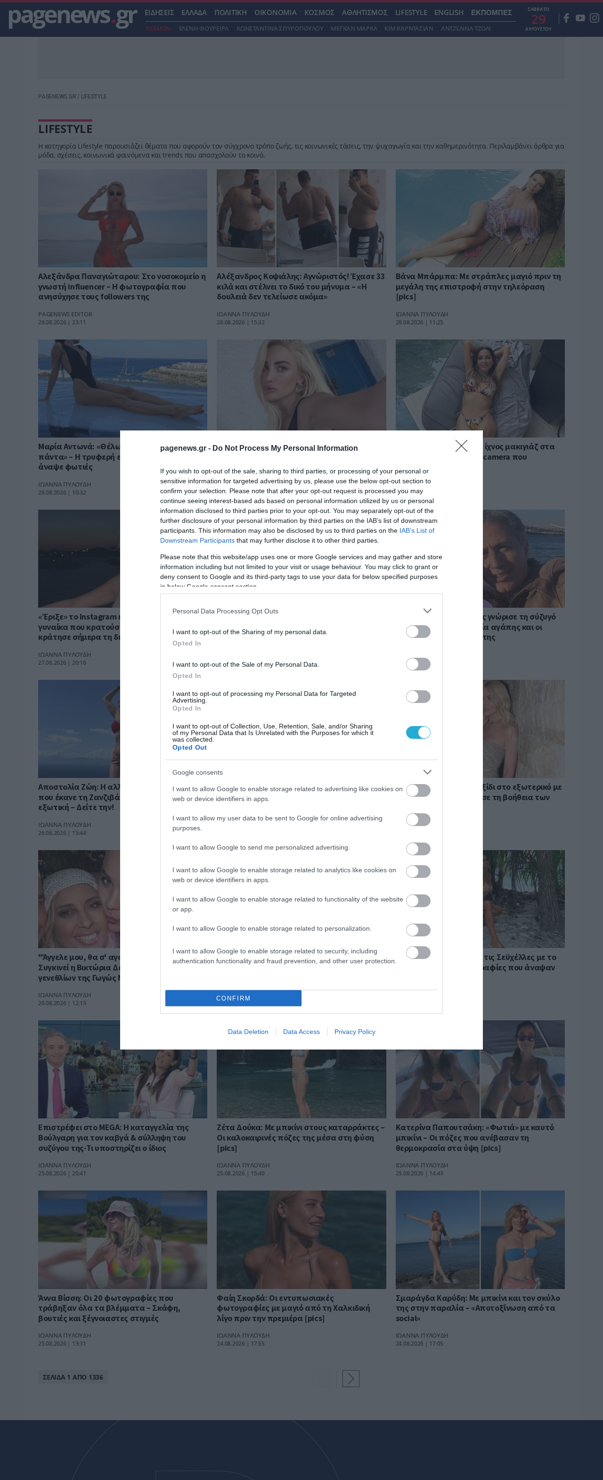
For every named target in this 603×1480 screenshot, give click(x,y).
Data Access (301, 1031)
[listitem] (301, 611)
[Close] (464, 449)
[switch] (418, 631)
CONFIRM (233, 998)
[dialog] (301, 740)
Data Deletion (248, 1031)
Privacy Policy (354, 1031)
